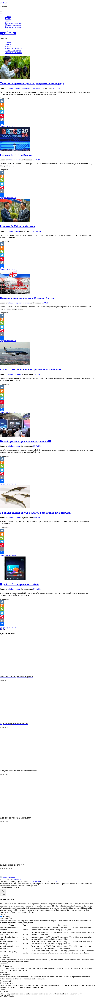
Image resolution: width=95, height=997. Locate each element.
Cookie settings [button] (6, 888)
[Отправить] (47, 123)
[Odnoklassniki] (47, 105)
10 (7, 629)
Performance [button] (4, 964)
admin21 (11, 88)
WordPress (54, 881)
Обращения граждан (13, 25)
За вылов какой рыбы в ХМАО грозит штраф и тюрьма (35, 512)
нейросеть (18, 88)
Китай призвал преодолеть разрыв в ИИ (25, 441)
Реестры (8, 19)
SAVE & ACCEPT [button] (7, 996)
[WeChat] (47, 108)
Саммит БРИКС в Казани (16, 154)
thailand (17, 231)
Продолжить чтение (8, 126)
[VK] (47, 101)
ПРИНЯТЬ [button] (17, 888)
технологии (35, 88)
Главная (8, 17)
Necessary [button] (4, 914)
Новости (8, 21)
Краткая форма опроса (13, 27)
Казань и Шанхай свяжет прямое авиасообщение (31, 369)
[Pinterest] (47, 116)
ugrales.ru (3, 3)
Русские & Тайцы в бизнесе (17, 226)
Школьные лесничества (14, 23)
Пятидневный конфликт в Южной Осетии (27, 297)
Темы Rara (36, 881)
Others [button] (2, 989)
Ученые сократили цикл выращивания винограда (32, 83)
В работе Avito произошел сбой (19, 584)
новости (26, 88)
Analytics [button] (3, 972)
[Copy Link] (47, 119)
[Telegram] (47, 112)
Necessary (6, 916)
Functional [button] (4, 955)
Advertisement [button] (5, 981)
